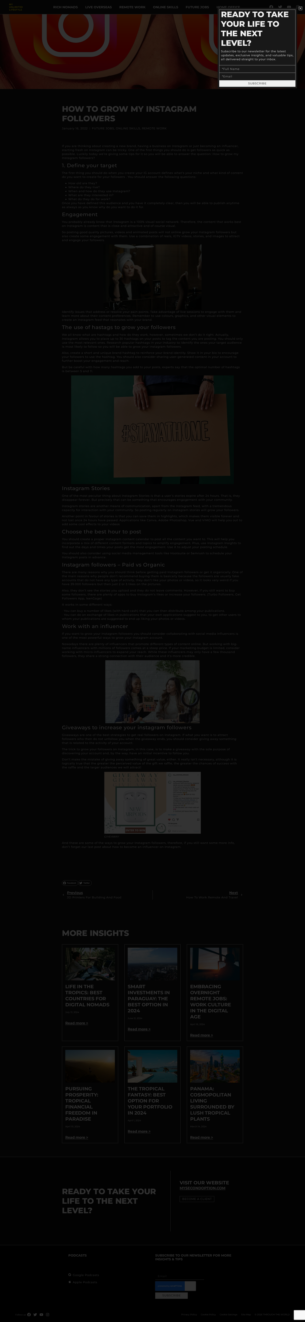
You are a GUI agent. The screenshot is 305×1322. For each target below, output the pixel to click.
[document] (152, 661)
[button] (300, 8)
